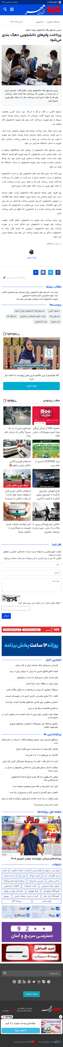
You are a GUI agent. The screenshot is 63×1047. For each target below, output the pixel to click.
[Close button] (60, 1016)
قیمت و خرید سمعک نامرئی (26, 896)
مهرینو (6, 896)
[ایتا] (14, 982)
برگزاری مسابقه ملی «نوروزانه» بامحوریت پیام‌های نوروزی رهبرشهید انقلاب (34, 725)
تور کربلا (21, 876)
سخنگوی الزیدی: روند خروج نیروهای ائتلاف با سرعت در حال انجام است (30, 741)
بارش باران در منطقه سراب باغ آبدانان (42, 683)
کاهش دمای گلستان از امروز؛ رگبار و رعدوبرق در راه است (33, 792)
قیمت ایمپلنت (30, 886)
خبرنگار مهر (27, 111)
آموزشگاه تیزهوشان (51, 891)
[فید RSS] (24, 982)
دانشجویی (39, 22)
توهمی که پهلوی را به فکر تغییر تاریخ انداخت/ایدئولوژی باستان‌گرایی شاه (34, 778)
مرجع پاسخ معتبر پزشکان (14, 881)
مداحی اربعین (54, 881)
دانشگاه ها (11, 316)
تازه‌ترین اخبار (53, 660)
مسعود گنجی (54, 311)
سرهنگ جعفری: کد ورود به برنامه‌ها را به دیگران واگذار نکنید (32, 690)
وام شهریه (55, 321)
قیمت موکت (34, 876)
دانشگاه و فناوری (53, 22)
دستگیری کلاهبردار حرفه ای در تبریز (43, 708)
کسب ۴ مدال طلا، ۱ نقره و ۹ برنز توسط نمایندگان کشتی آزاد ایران (30, 761)
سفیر (5, 870)
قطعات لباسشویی (11, 886)
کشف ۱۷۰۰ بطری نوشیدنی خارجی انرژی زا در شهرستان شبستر (31, 696)
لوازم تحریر (36, 870)
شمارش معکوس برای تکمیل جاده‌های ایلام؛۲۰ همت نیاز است (31, 702)
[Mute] (11, 367)
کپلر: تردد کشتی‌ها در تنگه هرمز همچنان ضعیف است (35, 786)
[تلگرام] (49, 982)
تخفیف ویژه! (20, 1030)
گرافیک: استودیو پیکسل (23, 1041)
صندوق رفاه (55, 316)
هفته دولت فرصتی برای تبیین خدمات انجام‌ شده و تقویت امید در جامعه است (30, 716)
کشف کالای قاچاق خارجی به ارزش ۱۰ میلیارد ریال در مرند (33, 671)
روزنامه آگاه (17, 901)
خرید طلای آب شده (51, 876)
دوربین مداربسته (36, 881)
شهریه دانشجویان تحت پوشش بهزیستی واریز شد (37, 299)
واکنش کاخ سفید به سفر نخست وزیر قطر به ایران (37, 749)
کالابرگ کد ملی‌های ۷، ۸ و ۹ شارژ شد (41, 755)
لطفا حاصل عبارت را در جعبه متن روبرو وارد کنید (39, 603)
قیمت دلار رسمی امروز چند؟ (46, 805)
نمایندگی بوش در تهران (13, 891)
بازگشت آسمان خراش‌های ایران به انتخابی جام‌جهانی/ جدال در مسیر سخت (31, 769)
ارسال (6, 616)
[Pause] (7, 367)
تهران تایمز (46, 901)
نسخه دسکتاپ (31, 994)
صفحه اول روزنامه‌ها (49, 812)
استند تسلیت (9, 876)
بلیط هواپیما (33, 891)
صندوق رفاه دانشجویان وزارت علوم (29, 311)
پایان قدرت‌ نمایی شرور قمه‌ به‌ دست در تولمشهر (37, 677)
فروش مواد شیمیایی (50, 886)
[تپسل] (4, 334)
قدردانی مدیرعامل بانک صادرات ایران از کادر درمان (36, 665)
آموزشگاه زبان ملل (51, 896)
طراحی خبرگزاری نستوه (46, 1041)
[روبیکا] (29, 982)
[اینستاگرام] (39, 982)
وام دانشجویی (41, 321)
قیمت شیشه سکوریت (19, 870)
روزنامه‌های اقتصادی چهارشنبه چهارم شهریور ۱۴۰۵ (35, 859)
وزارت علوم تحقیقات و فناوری (33, 316)
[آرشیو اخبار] (19, 982)
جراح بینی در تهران (52, 870)
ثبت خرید (31, 386)
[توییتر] (34, 982)
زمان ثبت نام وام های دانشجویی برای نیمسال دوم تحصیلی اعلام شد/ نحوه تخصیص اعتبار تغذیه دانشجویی (30, 294)
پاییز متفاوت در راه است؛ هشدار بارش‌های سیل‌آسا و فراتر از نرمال (30, 798)
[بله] (44, 982)
